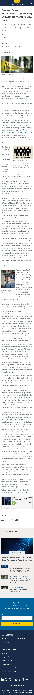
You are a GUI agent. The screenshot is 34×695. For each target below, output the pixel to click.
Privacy (24, 692)
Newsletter (4, 653)
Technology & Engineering (19, 576)
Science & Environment (18, 566)
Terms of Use (10, 692)
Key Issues (4, 675)
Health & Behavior (17, 552)
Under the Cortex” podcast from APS (18, 492)
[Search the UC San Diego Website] (31, 2)
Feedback (29, 692)
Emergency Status (6, 657)
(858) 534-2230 (5, 642)
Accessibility (18, 692)
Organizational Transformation (9, 667)
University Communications (8, 671)
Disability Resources (6, 660)
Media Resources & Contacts (8, 649)
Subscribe (17, 624)
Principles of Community (7, 664)
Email (3, 614)
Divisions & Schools (16, 685)
